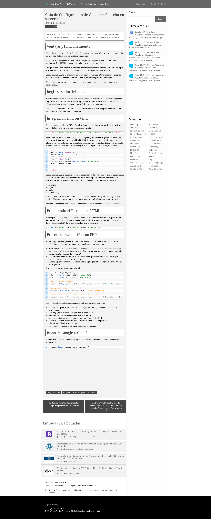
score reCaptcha (79, 393)
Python (133, 156)
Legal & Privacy (51, 505)
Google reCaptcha (79, 53)
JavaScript (49, 27)
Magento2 (153, 143)
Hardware (134, 137)
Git (150, 134)
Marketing (153, 147)
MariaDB (134, 147)
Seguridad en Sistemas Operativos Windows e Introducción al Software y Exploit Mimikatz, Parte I (146, 78)
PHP (55, 27)
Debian (152, 127)
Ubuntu (152, 166)
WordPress (154, 169)
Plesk (132, 153)
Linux (132, 143)
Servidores (134, 162)
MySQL (133, 150)
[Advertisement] (84, 375)
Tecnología (134, 166)
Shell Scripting (155, 162)
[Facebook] (161, 4)
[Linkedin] (151, 4)
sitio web (66, 101)
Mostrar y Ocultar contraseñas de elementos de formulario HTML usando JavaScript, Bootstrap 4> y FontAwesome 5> (106, 407)
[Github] (158, 4)
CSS (131, 127)
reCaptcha (67, 393)
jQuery (133, 140)
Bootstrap (134, 124)
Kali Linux (153, 140)
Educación (153, 131)
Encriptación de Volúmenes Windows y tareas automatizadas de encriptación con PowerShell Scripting (147, 35)
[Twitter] (155, 4)
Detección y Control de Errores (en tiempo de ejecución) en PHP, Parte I (63, 404)
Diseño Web (135, 131)
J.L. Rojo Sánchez (78, 511)
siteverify (91, 393)
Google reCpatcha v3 (111, 203)
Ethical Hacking (137, 134)
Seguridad (153, 159)
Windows (134, 169)
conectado (67, 485)
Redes (132, 159)
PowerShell (154, 153)
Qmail (151, 156)
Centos (152, 124)
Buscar (133, 12)
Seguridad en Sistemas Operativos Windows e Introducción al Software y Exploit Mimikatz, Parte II (146, 68)
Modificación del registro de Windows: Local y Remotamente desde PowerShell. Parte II (145, 45)
